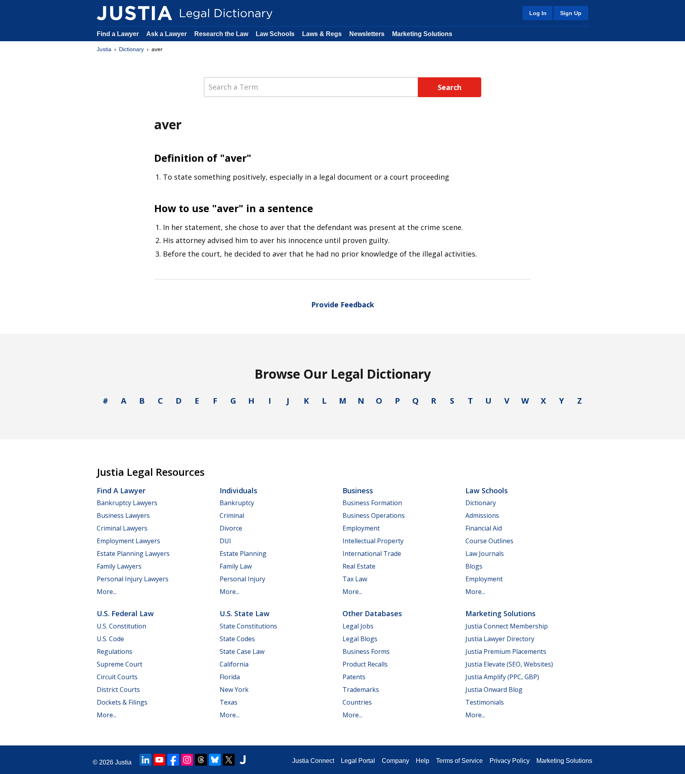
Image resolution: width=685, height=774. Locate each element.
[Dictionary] (134, 13)
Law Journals (484, 553)
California (234, 664)
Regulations (114, 651)
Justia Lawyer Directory (499, 638)
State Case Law (242, 651)
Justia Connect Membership (506, 626)
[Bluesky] (215, 760)
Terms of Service (459, 760)
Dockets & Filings (122, 702)
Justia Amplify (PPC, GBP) (502, 676)
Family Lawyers (119, 566)
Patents (353, 676)
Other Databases (372, 613)
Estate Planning (243, 553)
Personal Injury (242, 579)
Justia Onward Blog (493, 689)
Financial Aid (483, 528)
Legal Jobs (357, 626)
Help (422, 760)
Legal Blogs (359, 638)
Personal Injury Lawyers (132, 579)
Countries (357, 702)
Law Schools (275, 34)
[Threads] (201, 760)
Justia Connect (313, 760)
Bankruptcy (237, 502)
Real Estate (358, 566)
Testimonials (484, 702)
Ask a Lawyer (167, 34)
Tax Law (354, 579)
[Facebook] (173, 760)
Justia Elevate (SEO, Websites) (509, 664)
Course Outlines (489, 540)
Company (395, 760)
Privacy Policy (510, 760)
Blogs (473, 566)
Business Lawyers (123, 515)
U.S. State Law (245, 613)
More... (107, 591)
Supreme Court (119, 664)
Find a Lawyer (118, 34)
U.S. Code (110, 638)
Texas (228, 702)
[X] (229, 760)
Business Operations (373, 515)
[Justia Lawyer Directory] (243, 760)
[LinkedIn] (145, 760)
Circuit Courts (117, 676)
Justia (104, 49)
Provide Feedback (342, 304)
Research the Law (221, 34)
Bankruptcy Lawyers (127, 502)
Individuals (238, 490)
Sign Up (571, 13)
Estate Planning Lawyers (133, 553)
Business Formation (372, 502)
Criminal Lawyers (122, 528)
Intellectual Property (373, 540)
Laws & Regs (322, 34)
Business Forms (366, 651)
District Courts (118, 689)
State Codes (237, 638)
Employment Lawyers (128, 540)
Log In (538, 13)
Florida (230, 676)
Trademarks (360, 689)
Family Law (236, 566)
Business (357, 490)
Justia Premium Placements (505, 651)
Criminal (232, 515)
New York (234, 689)
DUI (225, 540)
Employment (361, 528)
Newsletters (367, 34)
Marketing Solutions (422, 34)
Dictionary (131, 49)
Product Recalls (365, 664)
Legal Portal (358, 760)
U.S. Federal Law (125, 613)
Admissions (482, 515)
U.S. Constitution (121, 626)
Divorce (231, 528)
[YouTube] (159, 760)
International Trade (371, 553)
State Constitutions (248, 626)
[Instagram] (187, 760)
